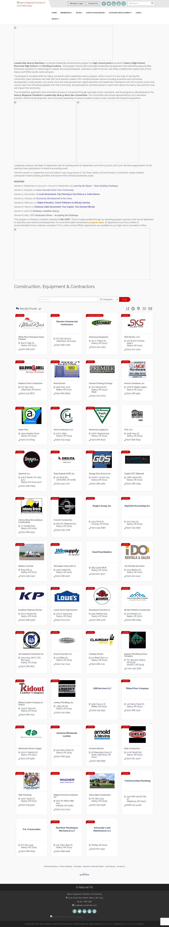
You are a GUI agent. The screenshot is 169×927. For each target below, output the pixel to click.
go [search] (126, 299)
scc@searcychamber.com (85, 905)
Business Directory (51, 866)
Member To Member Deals (93, 866)
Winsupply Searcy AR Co (65, 566)
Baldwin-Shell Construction (30, 383)
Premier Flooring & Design (100, 383)
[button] (17, 308)
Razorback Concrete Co (99, 610)
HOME (54, 13)
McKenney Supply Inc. (99, 430)
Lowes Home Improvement (65, 610)
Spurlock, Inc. (24, 474)
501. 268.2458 (85, 902)
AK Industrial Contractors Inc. (31, 654)
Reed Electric (60, 383)
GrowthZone (107, 924)
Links (138, 13)
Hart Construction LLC (63, 430)
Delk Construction (132, 748)
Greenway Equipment (98, 337)
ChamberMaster (130, 924)
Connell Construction (63, 520)
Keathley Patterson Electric (30, 610)
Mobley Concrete (25, 566)
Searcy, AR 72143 (85, 898)
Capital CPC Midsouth (134, 474)
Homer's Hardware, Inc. (134, 383)
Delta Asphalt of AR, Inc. (64, 474)
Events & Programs (95, 13)
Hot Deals (77, 866)
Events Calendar (66, 866)
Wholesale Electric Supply (30, 748)
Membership (65, 13)
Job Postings (110, 866)
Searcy (55, 19)
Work (78, 13)
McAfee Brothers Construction (137, 610)
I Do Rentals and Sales (134, 566)
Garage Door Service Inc (100, 474)
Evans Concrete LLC (63, 654)
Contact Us (121, 866)
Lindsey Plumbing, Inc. (64, 702)
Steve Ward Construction (100, 795)
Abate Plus (23, 430)
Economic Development (120, 13)
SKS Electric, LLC (132, 337)
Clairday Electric (96, 654)
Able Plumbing (24, 795)
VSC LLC (128, 430)
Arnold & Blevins (96, 748)
